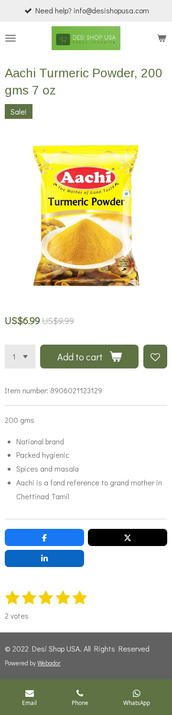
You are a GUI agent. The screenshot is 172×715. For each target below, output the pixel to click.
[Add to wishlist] (155, 356)
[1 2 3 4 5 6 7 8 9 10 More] (20, 356)
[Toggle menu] (10, 38)
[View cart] (161, 38)
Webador (49, 663)
